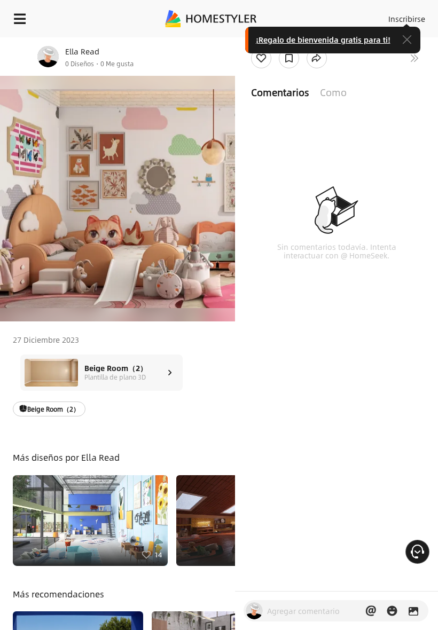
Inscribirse (406, 19)
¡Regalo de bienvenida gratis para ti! (323, 39)
